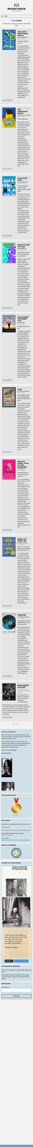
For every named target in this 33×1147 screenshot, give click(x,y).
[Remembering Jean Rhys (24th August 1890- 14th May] (16, 881)
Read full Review (7, 100)
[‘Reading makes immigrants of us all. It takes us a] (16, 912)
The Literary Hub (7, 975)
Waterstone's (12, 830)
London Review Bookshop (24, 830)
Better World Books (7, 835)
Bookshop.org (5, 827)
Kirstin (25, 30)
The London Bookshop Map (21, 840)
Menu (5, 16)
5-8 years (5, 23)
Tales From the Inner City (22, 319)
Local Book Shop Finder (8, 840)
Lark (19, 389)
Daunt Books (5, 830)
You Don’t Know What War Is (22, 33)
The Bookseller (24, 975)
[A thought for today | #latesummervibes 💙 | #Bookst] (16, 943)
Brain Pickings (16, 975)
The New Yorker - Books (9, 976)
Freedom (21, 615)
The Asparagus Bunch (22, 111)
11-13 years (19, 23)
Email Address (5, 987)
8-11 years (12, 23)
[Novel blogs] (16, 807)
